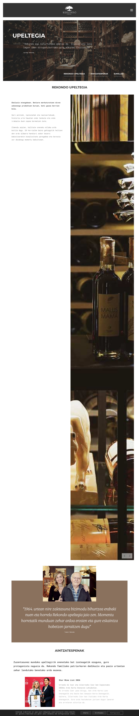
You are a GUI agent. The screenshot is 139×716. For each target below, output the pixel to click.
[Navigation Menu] (131, 10)
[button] (124, 556)
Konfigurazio (115, 713)
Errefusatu (99, 713)
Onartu (85, 713)
